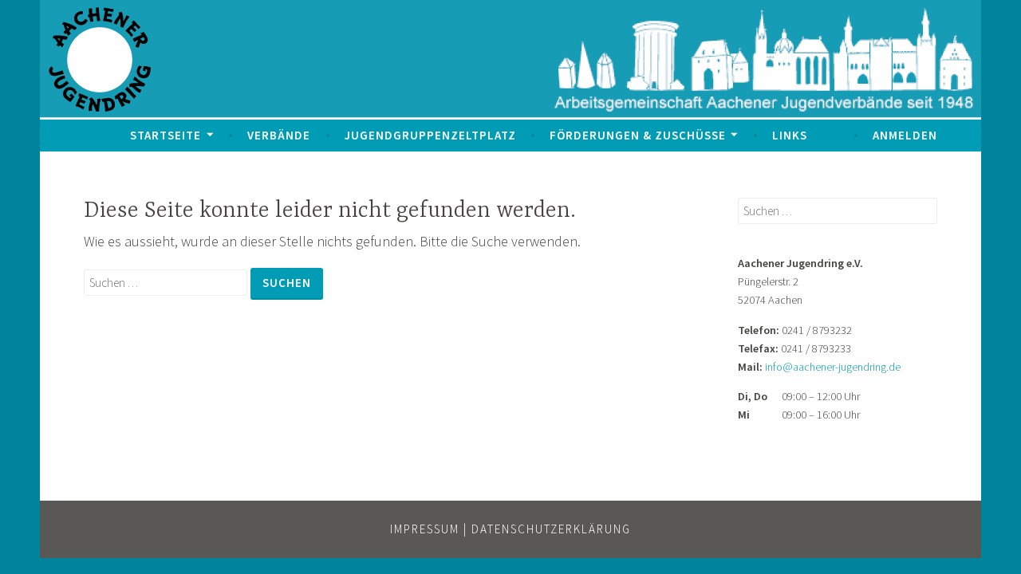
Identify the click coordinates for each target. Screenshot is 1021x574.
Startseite (165, 135)
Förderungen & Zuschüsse (638, 135)
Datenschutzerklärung (551, 529)
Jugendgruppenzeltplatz (430, 135)
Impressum (424, 529)
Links (789, 135)
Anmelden (905, 135)
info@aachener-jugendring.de (833, 367)
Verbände (278, 135)
